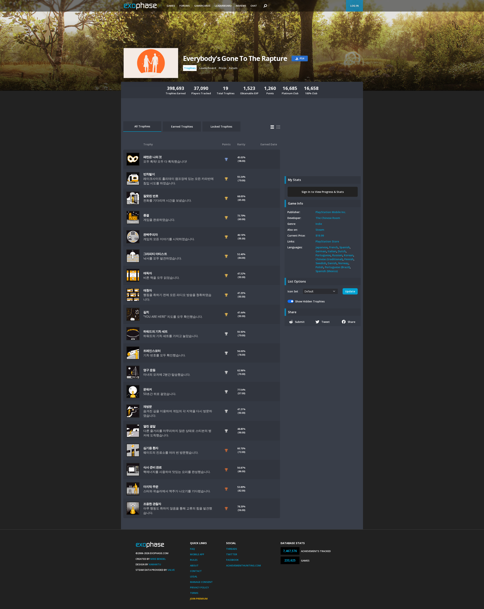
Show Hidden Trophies (310, 301)
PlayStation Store (327, 241)
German (321, 251)
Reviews (241, 5)
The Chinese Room (328, 218)
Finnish (349, 259)
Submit (300, 322)
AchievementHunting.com (243, 565)
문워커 (147, 389)
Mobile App (197, 554)
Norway (343, 263)
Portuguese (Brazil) (337, 267)
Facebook (232, 559)
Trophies (190, 68)
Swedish (321, 263)
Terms (194, 593)
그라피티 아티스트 (155, 254)
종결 (146, 215)
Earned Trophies (182, 126)
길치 (146, 312)
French (333, 247)
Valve (171, 570)
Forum (233, 68)
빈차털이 (149, 174)
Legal (193, 576)
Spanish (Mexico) (327, 271)
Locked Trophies (221, 126)
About (194, 565)
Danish (332, 263)
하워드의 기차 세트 (155, 331)
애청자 (147, 290)
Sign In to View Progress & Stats (323, 192)
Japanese (322, 247)
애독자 (147, 273)
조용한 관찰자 (152, 504)
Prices (222, 68)
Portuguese (323, 255)
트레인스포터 (152, 351)
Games (171, 5)
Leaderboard (223, 5)
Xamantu (155, 564)
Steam (320, 229)
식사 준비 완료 (152, 467)
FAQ (192, 549)
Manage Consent (201, 582)
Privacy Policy (199, 587)
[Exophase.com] (143, 6)
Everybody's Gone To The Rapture (235, 58)
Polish (319, 267)
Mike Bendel (158, 559)
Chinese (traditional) (329, 259)
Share (351, 322)
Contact (196, 571)
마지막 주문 (150, 486)
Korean (348, 255)
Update (350, 291)
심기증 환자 (150, 448)
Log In (354, 5)
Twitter (231, 554)
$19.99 (320, 235)
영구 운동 (149, 370)
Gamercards (202, 5)
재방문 (147, 406)
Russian (337, 255)
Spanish (344, 247)
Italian (332, 251)
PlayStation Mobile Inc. (331, 212)
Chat (254, 5)
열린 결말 (149, 426)
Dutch (342, 251)
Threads (231, 549)
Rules (194, 559)
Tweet (325, 322)
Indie (319, 224)
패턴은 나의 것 (152, 157)
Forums (184, 5)
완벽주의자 (150, 234)
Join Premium (199, 598)
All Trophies (142, 126)
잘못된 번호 (150, 196)
